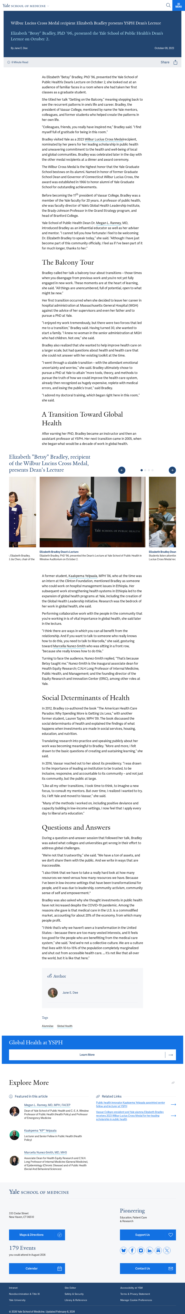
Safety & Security (74, 1294)
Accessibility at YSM (131, 1288)
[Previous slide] (121, 470)
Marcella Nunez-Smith (69, 646)
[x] (167, 1250)
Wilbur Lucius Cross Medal (104, 139)
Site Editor (70, 1288)
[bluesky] (123, 1250)
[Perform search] (168, 5)
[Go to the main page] (26, 5)
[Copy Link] (173, 1083)
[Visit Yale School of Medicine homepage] (39, 1193)
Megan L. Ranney (108, 223)
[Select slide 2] (145, 470)
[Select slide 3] (149, 470)
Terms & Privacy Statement (135, 1294)
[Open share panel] (175, 62)
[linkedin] (149, 1250)
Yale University (17, 1300)
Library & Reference (76, 1300)
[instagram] (141, 1250)
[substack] (158, 1250)
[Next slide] (172, 470)
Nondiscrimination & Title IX (24, 1294)
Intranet (13, 1288)
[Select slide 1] (142, 470)
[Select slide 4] (152, 470)
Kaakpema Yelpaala (82, 576)
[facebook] (132, 1250)
